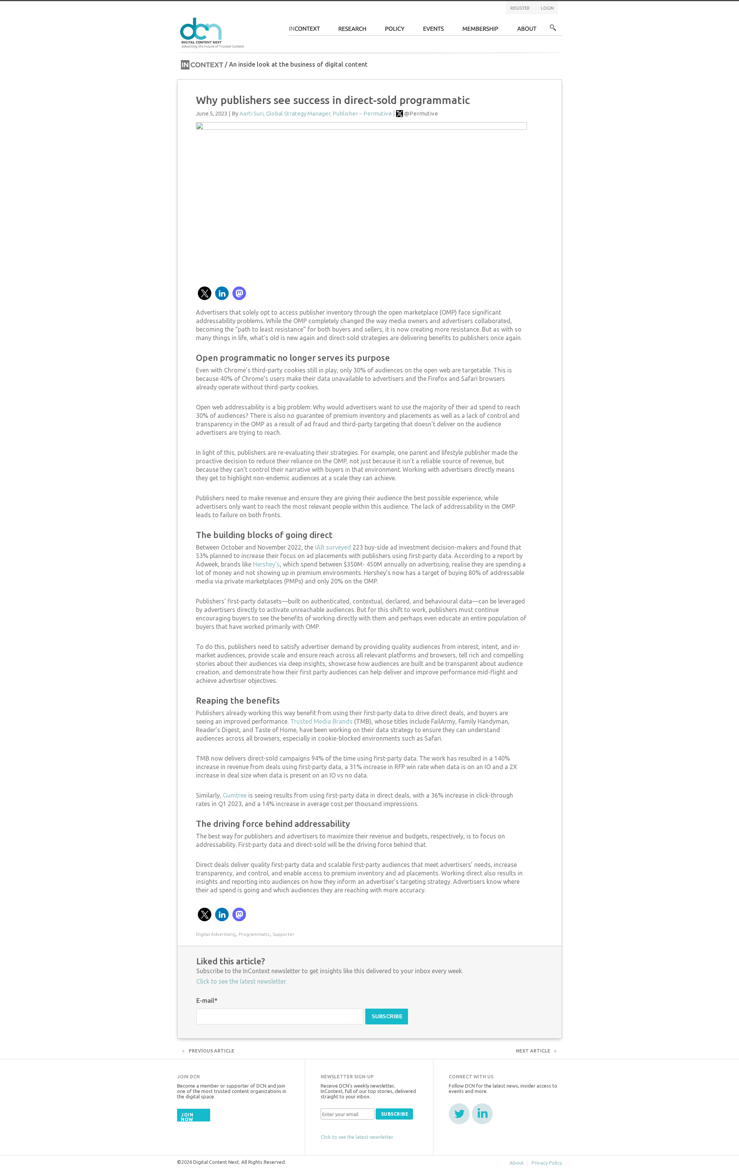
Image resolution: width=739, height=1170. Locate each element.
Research (352, 31)
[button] (204, 293)
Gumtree (235, 795)
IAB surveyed (333, 547)
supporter (283, 934)
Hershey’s (266, 564)
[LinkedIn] (482, 1113)
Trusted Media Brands (321, 721)
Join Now (187, 1117)
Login (547, 8)
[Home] (213, 32)
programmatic (254, 934)
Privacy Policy (547, 1162)
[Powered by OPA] (256, 18)
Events (433, 31)
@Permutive (421, 113)
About (527, 31)
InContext (304, 31)
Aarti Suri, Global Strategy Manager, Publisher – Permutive (315, 113)
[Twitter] (459, 1113)
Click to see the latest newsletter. (241, 981)
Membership (480, 31)
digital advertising (216, 934)
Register (520, 8)
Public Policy (395, 31)
